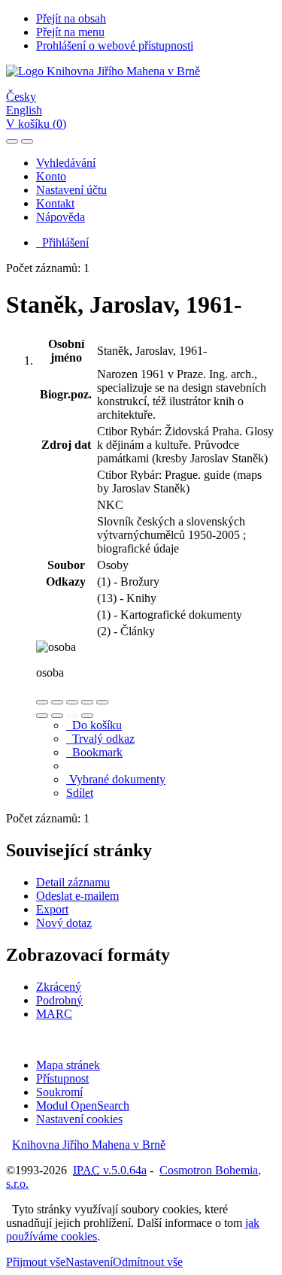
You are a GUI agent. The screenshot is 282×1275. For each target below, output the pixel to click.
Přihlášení (62, 242)
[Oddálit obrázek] (57, 702)
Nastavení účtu (71, 189)
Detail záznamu (73, 882)
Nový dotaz (64, 922)
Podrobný (59, 1000)
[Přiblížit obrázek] (42, 702)
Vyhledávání (66, 162)
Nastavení (89, 1261)
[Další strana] (87, 715)
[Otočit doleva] (42, 715)
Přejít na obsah (71, 18)
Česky (21, 96)
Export (52, 909)
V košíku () (36, 123)
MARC (54, 1013)
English (24, 110)
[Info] (102, 702)
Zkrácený (58, 986)
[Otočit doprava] (57, 715)
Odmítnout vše (148, 1261)
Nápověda (60, 216)
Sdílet (79, 792)
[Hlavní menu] (27, 141)
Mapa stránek (68, 1064)
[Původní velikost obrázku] (72, 702)
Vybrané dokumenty (115, 779)
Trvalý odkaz (100, 738)
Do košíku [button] (94, 725)
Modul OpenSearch (82, 1105)
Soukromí (59, 1092)
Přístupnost (62, 1078)
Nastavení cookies (79, 1119)
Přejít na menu (70, 32)
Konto (51, 176)
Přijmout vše (35, 1261)
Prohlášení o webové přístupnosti (114, 45)
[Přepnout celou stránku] (87, 702)
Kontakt (55, 203)
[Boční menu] (12, 141)
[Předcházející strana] (72, 715)
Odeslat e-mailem (77, 895)
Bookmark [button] (94, 752)
